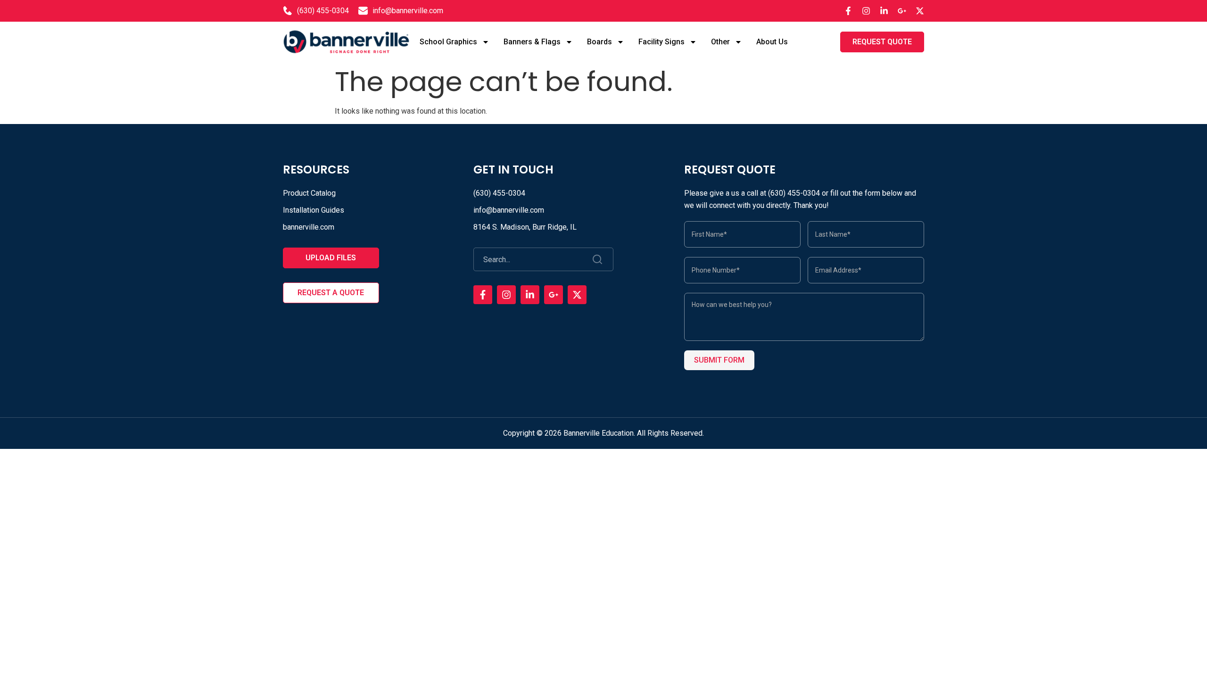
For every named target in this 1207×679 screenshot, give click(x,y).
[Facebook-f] (848, 11)
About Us (772, 41)
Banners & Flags (532, 41)
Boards (599, 41)
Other (720, 41)
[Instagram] (866, 11)
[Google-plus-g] (902, 11)
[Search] (598, 259)
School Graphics (448, 41)
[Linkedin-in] (884, 11)
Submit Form (719, 360)
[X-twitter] (920, 11)
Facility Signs (661, 41)
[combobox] (528, 259)
